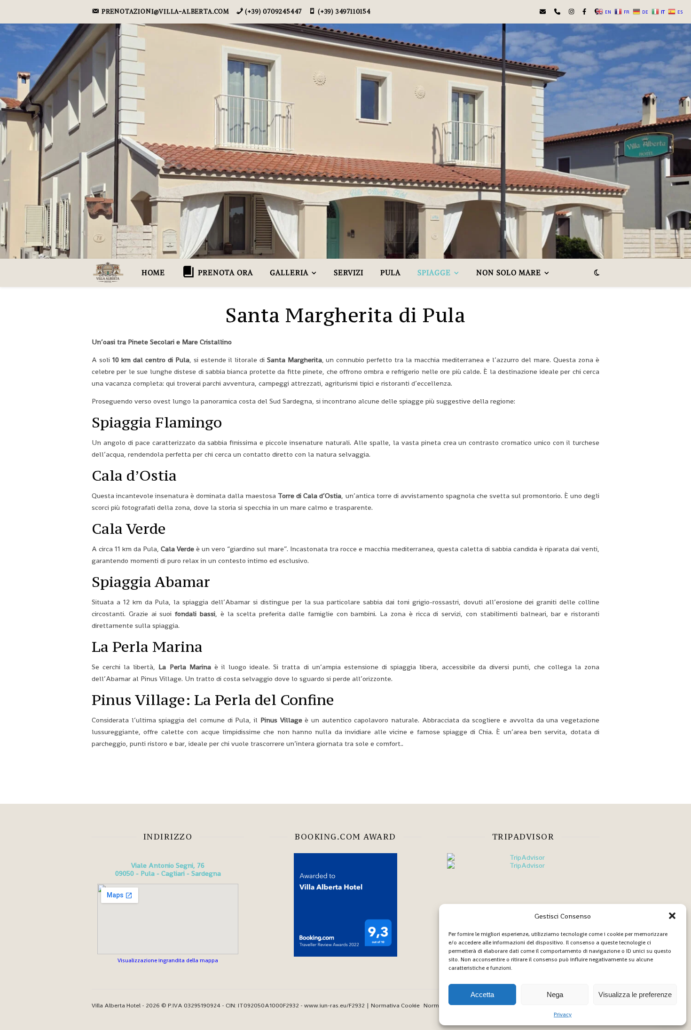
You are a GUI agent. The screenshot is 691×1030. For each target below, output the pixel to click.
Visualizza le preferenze (635, 994)
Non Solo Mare (508, 272)
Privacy (563, 1014)
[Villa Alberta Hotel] (108, 272)
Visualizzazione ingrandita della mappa (168, 960)
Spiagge (434, 272)
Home (153, 272)
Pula (390, 272)
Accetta (482, 994)
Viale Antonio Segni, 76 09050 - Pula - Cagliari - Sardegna (168, 869)
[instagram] (572, 12)
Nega (555, 994)
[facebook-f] (585, 12)
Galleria (289, 272)
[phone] (558, 12)
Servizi (348, 272)
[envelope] (543, 12)
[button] (672, 915)
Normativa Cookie (395, 1005)
